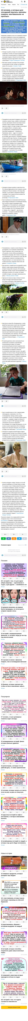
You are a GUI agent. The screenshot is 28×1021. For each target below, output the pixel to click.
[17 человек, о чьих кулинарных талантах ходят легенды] (14, 706)
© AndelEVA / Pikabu (11, 263)
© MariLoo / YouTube (19, 283)
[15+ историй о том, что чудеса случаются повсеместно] (14, 989)
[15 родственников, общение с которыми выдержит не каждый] (14, 914)
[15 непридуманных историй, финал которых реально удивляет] (14, 731)
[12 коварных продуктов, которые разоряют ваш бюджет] (14, 863)
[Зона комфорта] (8, 2)
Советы (2, 877)
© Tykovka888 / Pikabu (20, 429)
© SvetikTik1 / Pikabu (12, 151)
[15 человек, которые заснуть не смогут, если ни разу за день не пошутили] (14, 780)
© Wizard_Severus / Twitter (12, 275)
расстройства (4, 520)
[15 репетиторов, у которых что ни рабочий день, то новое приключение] (14, 755)
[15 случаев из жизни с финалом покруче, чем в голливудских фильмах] (14, 649)
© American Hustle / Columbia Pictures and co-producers (11, 469)
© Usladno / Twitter (17, 66)
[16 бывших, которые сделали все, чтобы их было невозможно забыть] (14, 674)
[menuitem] (3, 4)
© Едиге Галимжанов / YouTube (17, 60)
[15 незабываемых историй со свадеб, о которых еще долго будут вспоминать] (14, 830)
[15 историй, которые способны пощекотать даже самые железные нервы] (14, 938)
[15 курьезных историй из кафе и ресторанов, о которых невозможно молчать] (14, 804)
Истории (3, 7)
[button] (5, 534)
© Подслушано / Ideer (21, 80)
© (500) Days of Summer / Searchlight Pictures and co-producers (12, 106)
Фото (2, 613)
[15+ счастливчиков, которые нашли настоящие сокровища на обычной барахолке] (14, 887)
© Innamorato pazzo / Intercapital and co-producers (10, 234)
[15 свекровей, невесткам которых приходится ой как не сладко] (14, 964)
